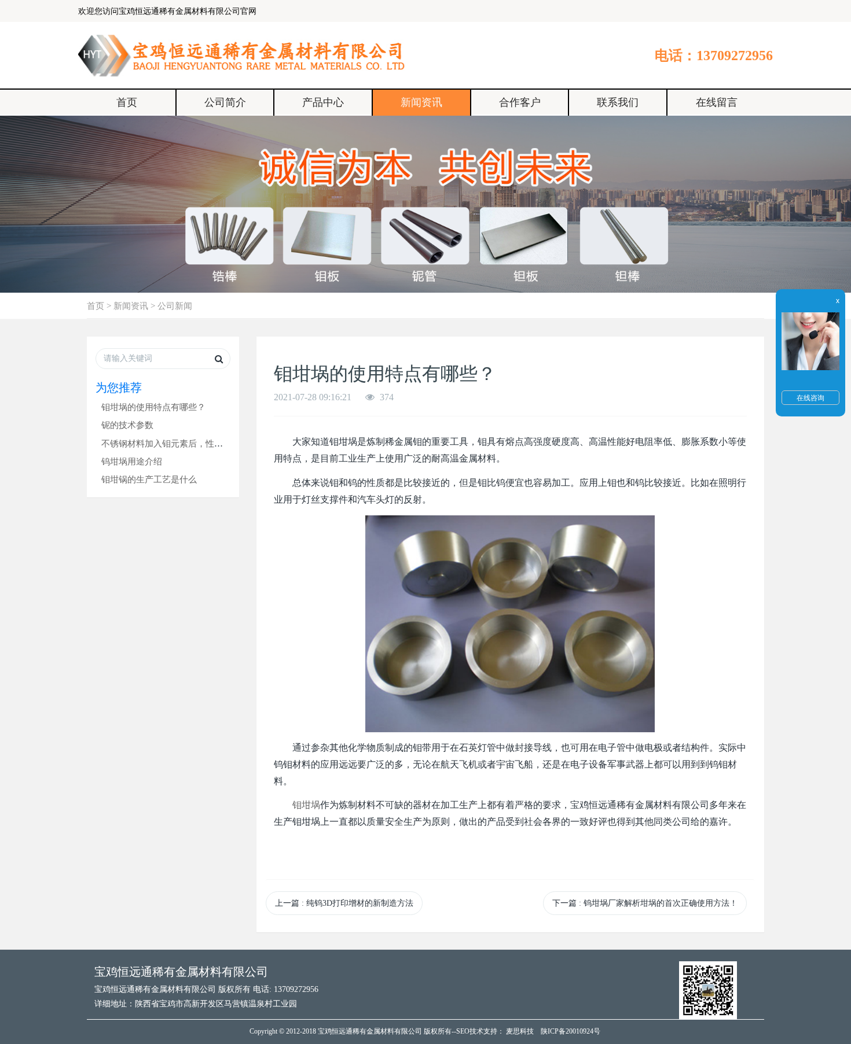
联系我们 (618, 102)
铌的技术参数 (127, 425)
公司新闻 (174, 306)
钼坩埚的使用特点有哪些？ (153, 407)
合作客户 (520, 102)
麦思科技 (520, 1031)
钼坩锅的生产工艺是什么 (149, 479)
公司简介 (225, 102)
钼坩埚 (306, 805)
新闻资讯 (421, 102)
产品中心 (323, 102)
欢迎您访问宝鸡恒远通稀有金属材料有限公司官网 (167, 11)
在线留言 (717, 102)
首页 (126, 102)
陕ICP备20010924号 (570, 1031)
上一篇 (344, 903)
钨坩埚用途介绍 (131, 461)
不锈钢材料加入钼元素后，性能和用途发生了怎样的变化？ (214, 443)
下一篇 (645, 903)
